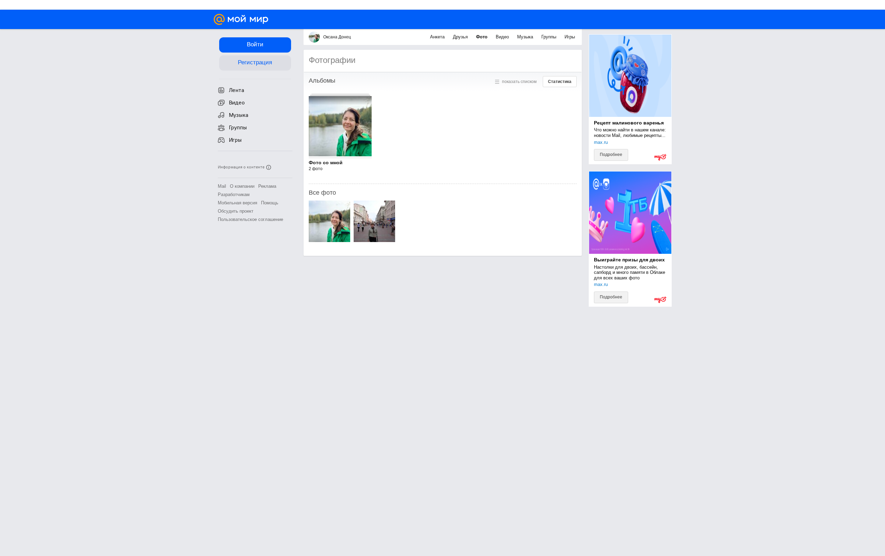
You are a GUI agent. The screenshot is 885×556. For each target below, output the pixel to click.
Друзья (461, 36)
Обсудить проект (235, 211)
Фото (482, 36)
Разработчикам (234, 194)
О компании (242, 186)
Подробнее (611, 154)
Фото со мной (326, 162)
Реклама (267, 186)
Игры (570, 36)
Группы (549, 36)
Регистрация (255, 62)
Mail (222, 186)
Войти (255, 44)
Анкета (438, 36)
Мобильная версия (237, 202)
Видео (503, 36)
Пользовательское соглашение (250, 219)
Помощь (269, 202)
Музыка (525, 36)
